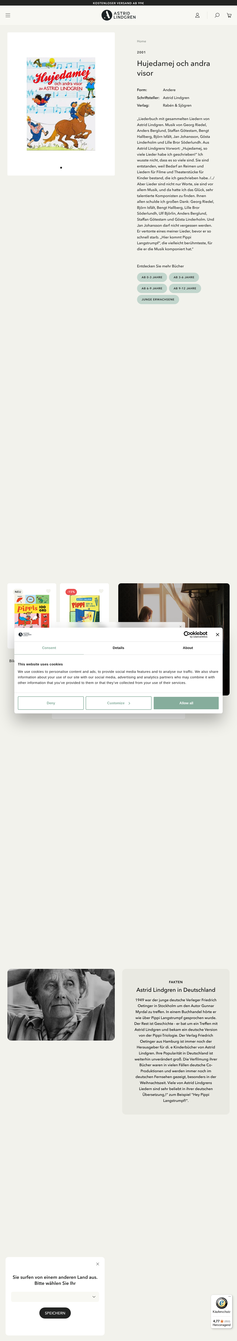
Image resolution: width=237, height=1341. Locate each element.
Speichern (55, 1313)
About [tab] (188, 648)
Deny (51, 703)
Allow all (186, 703)
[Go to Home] (118, 15)
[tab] (61, 168)
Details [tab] (118, 648)
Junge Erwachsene (158, 299)
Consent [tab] (49, 648)
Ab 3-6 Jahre (184, 277)
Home (141, 41)
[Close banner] (217, 634)
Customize (116, 703)
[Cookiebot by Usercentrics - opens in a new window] (187, 634)
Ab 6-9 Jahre (152, 288)
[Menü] (229, 1297)
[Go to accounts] (199, 15)
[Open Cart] (227, 15)
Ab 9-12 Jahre (185, 288)
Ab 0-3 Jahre (152, 277)
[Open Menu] (8, 15)
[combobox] (55, 1297)
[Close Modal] (180, 626)
